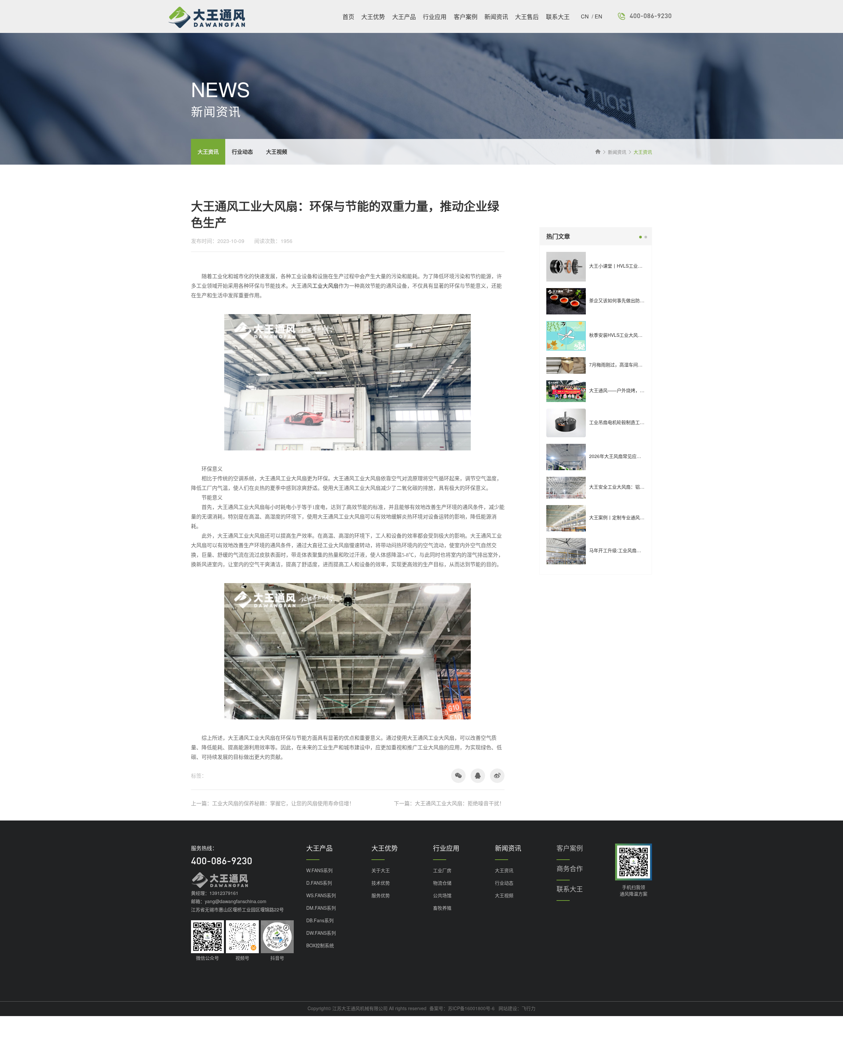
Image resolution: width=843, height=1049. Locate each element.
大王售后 (527, 16)
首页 (348, 16)
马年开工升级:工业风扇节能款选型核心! (629, 550)
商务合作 (570, 868)
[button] (640, 237)
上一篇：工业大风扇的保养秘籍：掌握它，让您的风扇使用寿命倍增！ (272, 803)
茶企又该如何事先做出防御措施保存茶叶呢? (634, 300)
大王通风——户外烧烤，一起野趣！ (626, 390)
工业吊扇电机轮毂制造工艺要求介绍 (626, 422)
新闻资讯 (496, 16)
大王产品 (404, 16)
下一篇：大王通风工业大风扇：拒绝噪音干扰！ (449, 803)
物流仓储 (442, 882)
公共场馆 (442, 895)
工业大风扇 (325, 286)
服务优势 (380, 895)
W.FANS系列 (319, 870)
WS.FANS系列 (321, 895)
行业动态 (504, 882)
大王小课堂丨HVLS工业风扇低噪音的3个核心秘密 (640, 265)
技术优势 (380, 882)
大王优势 (373, 16)
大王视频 (504, 895)
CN (585, 16)
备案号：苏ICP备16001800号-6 (462, 1008)
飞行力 (528, 1008)
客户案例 (465, 16)
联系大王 (558, 16)
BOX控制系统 (320, 945)
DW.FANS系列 (321, 932)
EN (598, 16)
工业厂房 (442, 870)
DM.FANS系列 (321, 907)
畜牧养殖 (442, 907)
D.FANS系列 (319, 882)
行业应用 (435, 16)
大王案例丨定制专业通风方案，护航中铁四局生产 (640, 517)
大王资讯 (504, 870)
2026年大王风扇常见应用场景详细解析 (629, 456)
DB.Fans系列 (320, 920)
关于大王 (380, 870)
